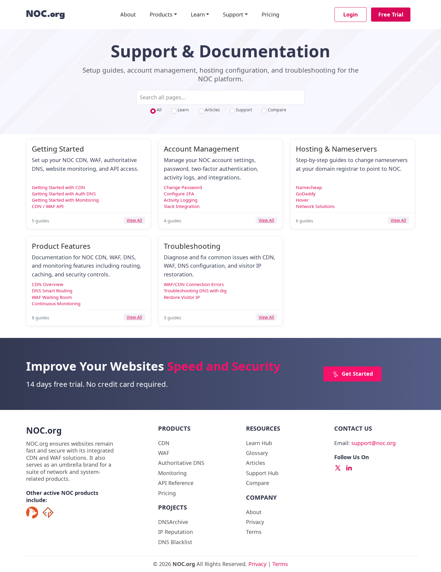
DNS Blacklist (175, 542)
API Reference (176, 482)
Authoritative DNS (181, 462)
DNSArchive (173, 521)
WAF (163, 452)
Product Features (61, 246)
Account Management (201, 149)
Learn (198, 14)
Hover (302, 200)
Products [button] (161, 14)
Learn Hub (259, 443)
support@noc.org (373, 443)
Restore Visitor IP (182, 297)
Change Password (183, 187)
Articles (212, 110)
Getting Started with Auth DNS (64, 194)
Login (350, 14)
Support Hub (262, 473)
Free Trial (390, 14)
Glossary (257, 452)
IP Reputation (175, 531)
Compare (277, 110)
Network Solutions (315, 206)
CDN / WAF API (48, 206)
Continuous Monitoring (56, 303)
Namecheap (309, 187)
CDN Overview (47, 284)
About (128, 14)
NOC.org (44, 430)
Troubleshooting (192, 246)
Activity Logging (180, 200)
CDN (164, 443)
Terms (254, 531)
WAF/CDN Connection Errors (194, 284)
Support (233, 14)
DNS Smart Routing (52, 291)
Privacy (255, 521)
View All (134, 220)
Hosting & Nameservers (336, 149)
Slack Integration (182, 206)
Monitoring (172, 473)
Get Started (357, 373)
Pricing (270, 14)
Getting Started (58, 149)
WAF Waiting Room (52, 297)
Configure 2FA (179, 194)
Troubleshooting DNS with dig (195, 291)
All (159, 110)
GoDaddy (306, 194)
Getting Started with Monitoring (65, 200)
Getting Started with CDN (58, 187)
